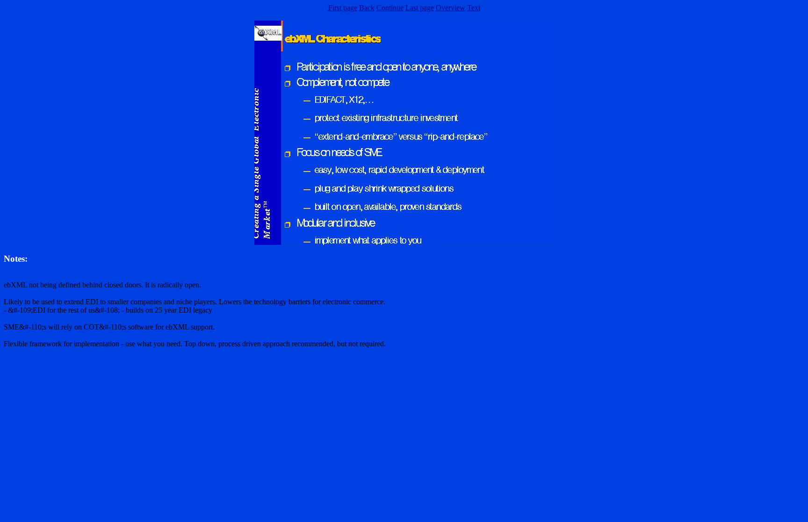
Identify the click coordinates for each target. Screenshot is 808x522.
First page (342, 8)
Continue (390, 8)
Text (473, 8)
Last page (419, 8)
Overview (450, 8)
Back (367, 8)
